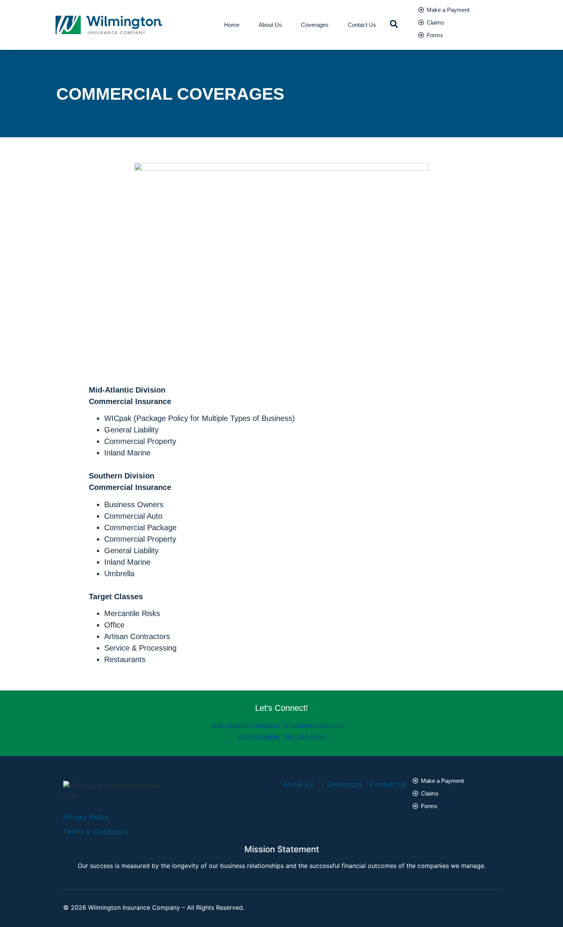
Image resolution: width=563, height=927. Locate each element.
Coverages (315, 24)
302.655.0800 (258, 737)
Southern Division (313, 726)
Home (231, 24)
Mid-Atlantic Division (245, 726)
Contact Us (362, 24)
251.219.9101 (305, 737)
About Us (270, 24)
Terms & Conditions (95, 832)
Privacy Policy (86, 817)
